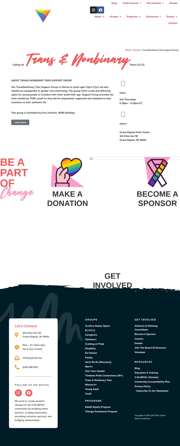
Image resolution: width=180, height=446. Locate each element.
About (97, 16)
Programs (132, 16)
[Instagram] (93, 9)
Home (128, 50)
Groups (114, 16)
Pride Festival (130, 3)
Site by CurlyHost (142, 418)
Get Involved (154, 3)
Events (170, 16)
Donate (173, 3)
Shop (114, 3)
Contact (172, 23)
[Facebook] (100, 9)
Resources (152, 16)
